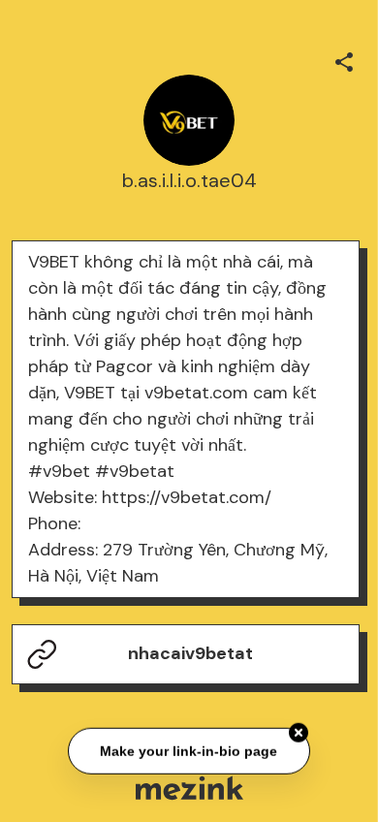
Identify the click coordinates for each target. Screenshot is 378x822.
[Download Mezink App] (189, 787)
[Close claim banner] (298, 733)
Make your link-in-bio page (189, 751)
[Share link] (344, 59)
